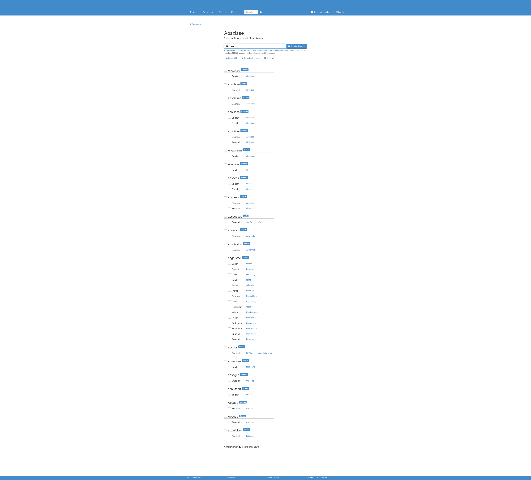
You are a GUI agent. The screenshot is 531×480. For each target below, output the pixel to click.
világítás (249, 306)
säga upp (250, 380)
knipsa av (250, 435)
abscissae (250, 156)
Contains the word (252, 58)
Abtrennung (251, 249)
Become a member (321, 12)
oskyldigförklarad (265, 352)
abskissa (250, 89)
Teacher (222, 12)
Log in (341, 12)
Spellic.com (322, 477)
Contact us (231, 477)
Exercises (207, 12)
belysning (250, 269)
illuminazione (252, 312)
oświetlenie (251, 317)
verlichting (250, 274)
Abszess (250, 202)
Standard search (297, 46)
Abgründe (250, 235)
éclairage (250, 290)
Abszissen (250, 103)
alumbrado (251, 333)
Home (194, 12)
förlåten (249, 352)
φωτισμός (251, 301)
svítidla (249, 263)
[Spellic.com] (201, 4)
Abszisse (250, 136)
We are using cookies (195, 477)
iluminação (251, 322)
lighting (249, 279)
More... (234, 12)
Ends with (270, 58)
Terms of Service (274, 477)
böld (259, 222)
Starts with (232, 58)
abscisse (250, 122)
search (249, 394)
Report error (197, 24)
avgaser (249, 408)
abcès (249, 189)
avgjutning (250, 422)
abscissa (250, 76)
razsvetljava (251, 328)
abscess (249, 169)
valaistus (250, 285)
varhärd (249, 222)
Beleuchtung (251, 296)
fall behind (250, 366)
